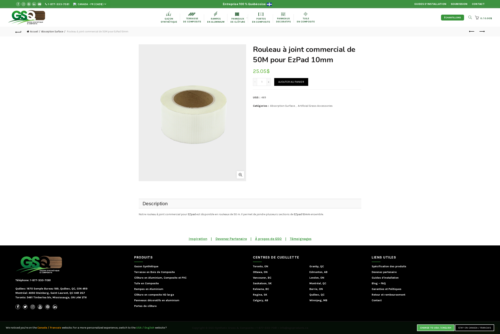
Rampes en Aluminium (215, 17)
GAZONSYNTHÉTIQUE (169, 17)
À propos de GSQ (268, 239)
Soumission (459, 4)
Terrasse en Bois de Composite (154, 272)
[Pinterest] (47, 307)
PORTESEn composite (261, 17)
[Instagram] (32, 307)
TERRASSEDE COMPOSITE (192, 17)
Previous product (472, 32)
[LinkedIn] (55, 307)
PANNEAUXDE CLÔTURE (237, 17)
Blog (375, 283)
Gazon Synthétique (146, 266)
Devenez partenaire (384, 272)
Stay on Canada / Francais (474, 327)
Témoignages (301, 239)
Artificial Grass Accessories (315, 105)
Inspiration (198, 239)
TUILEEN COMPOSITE (306, 17)
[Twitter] (25, 307)
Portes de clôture (145, 306)
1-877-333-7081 (58, 4)
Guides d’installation (430, 4)
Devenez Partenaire (231, 239)
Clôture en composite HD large (154, 294)
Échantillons (452, 17)
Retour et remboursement (388, 294)
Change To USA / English (435, 327)
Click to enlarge (240, 175)
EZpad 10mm (302, 214)
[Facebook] (17, 307)
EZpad (192, 214)
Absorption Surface (52, 31)
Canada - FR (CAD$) (90, 4)
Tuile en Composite (146, 283)
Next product (482, 32)
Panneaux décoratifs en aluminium (156, 300)
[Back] (18, 32)
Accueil (34, 31)
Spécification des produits (389, 266)
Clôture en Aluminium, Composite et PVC (160, 277)
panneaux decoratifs (283, 17)
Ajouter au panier (291, 82)
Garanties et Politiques (386, 289)
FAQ (383, 283)
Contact (478, 4)
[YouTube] (40, 307)
